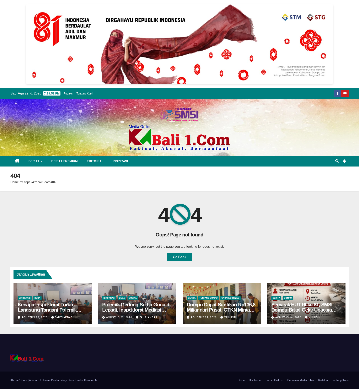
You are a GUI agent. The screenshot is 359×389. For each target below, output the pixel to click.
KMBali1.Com (19, 380)
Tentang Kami (84, 93)
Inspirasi (120, 161)
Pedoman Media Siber (300, 380)
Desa (37, 298)
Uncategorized (230, 298)
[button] (337, 161)
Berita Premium (64, 161)
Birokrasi (25, 298)
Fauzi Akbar (64, 317)
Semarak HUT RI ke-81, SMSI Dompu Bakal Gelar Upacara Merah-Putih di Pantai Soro (301, 310)
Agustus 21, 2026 (204, 317)
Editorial (95, 161)
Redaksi (68, 93)
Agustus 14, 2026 (288, 317)
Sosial (133, 298)
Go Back (179, 257)
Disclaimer (255, 380)
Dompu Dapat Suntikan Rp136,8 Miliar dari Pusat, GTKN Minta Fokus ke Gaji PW (221, 310)
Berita (34, 161)
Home (14, 182)
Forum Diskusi (274, 380)
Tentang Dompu (208, 298)
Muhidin (230, 317)
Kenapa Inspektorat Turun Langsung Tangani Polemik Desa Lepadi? (47, 310)
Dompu (288, 298)
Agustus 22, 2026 (35, 317)
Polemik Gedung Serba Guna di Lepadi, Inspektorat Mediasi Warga (136, 310)
